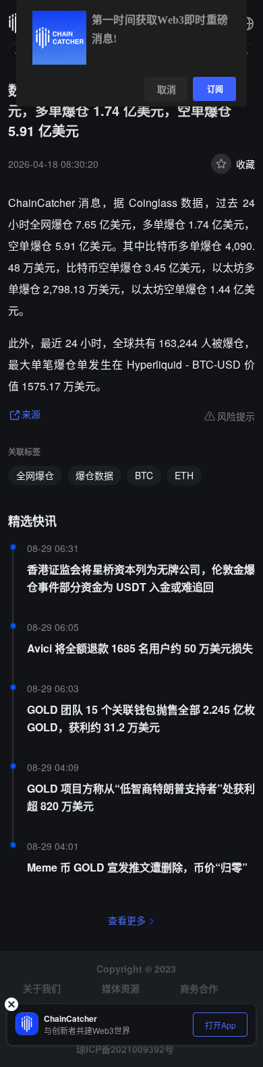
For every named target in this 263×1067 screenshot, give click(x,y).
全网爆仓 (35, 475)
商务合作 (199, 988)
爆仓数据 (94, 475)
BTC (144, 475)
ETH (184, 475)
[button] (247, 23)
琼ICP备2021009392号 (125, 1049)
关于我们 (42, 988)
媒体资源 (121, 988)
